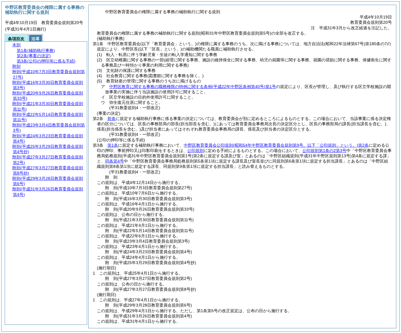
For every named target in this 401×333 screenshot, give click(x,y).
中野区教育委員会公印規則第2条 (276, 145)
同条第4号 (114, 161)
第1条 (112, 145)
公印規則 (195, 150)
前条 (111, 118)
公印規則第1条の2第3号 (324, 150)
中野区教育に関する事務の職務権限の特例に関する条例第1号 (192, 86)
